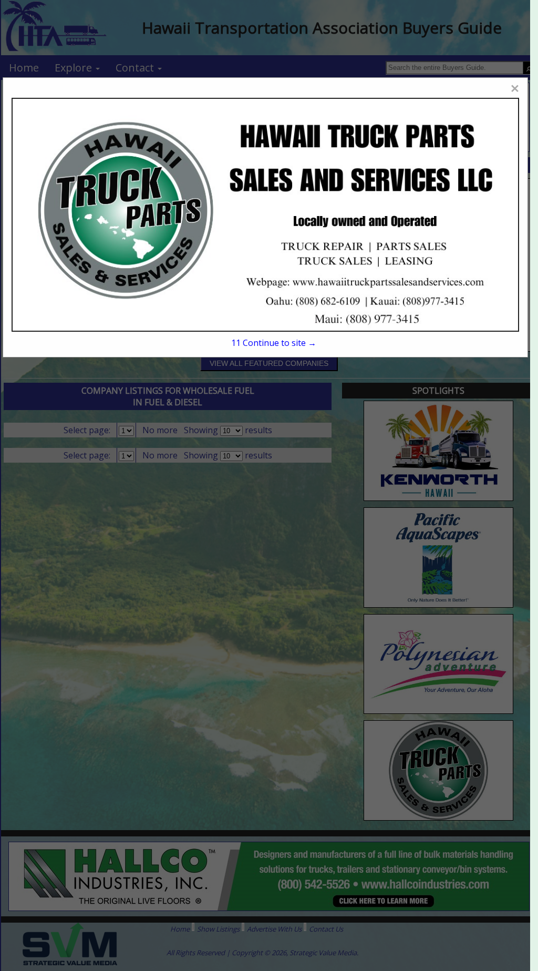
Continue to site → (273, 343)
